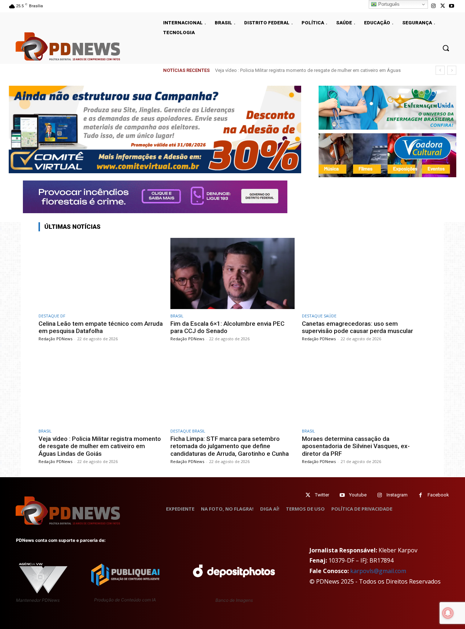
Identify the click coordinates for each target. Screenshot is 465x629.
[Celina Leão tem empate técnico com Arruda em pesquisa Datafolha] (101, 273)
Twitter (322, 495)
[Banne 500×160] (387, 108)
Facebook (438, 495)
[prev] (440, 70)
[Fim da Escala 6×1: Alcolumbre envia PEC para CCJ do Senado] (232, 273)
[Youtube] (451, 6)
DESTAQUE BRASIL (187, 431)
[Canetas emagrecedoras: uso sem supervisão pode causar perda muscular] (364, 273)
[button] (445, 47)
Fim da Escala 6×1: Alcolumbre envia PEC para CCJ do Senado (227, 327)
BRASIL (176, 316)
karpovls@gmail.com (378, 571)
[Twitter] (308, 495)
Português (388, 4)
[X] (442, 6)
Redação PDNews (55, 338)
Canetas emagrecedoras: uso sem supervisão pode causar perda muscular (357, 327)
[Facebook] (420, 495)
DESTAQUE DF (52, 316)
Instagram (397, 495)
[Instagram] (433, 6)
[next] (451, 70)
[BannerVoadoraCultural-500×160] (387, 155)
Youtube (358, 495)
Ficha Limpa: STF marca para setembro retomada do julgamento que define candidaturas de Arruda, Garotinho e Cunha (229, 446)
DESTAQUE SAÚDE (319, 316)
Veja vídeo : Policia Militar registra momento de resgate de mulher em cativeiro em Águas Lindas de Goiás (100, 446)
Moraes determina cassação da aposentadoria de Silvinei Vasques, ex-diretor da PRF (356, 446)
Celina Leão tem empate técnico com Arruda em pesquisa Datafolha (101, 327)
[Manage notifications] (448, 613)
